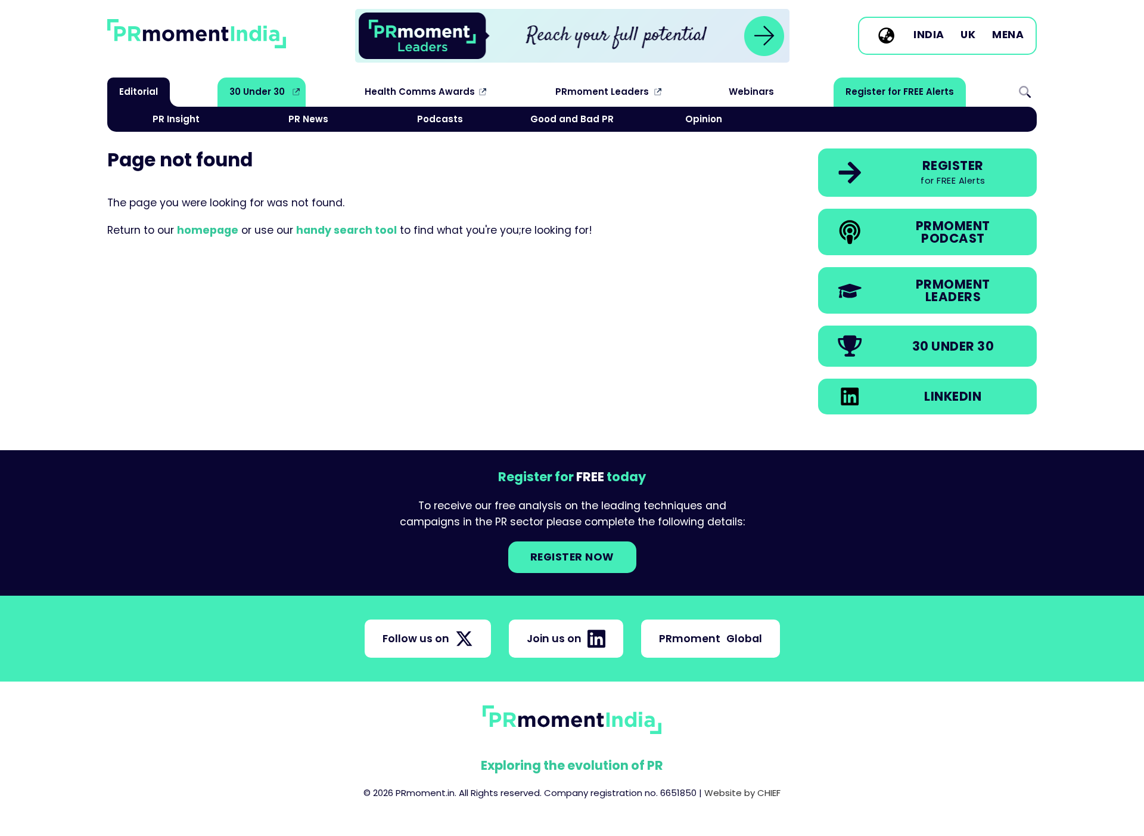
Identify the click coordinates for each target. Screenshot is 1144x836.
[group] (572, 36)
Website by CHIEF (742, 793)
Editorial (138, 91)
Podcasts (440, 119)
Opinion (703, 119)
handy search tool (346, 230)
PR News (308, 119)
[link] (572, 36)
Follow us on (416, 638)
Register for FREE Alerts (899, 91)
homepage (207, 230)
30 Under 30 (257, 91)
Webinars (751, 91)
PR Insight (176, 119)
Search (1025, 92)
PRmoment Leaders (602, 91)
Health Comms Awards (420, 91)
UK (967, 35)
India (928, 35)
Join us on (554, 638)
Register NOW (572, 557)
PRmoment (710, 638)
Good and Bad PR (572, 119)
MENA (1008, 35)
